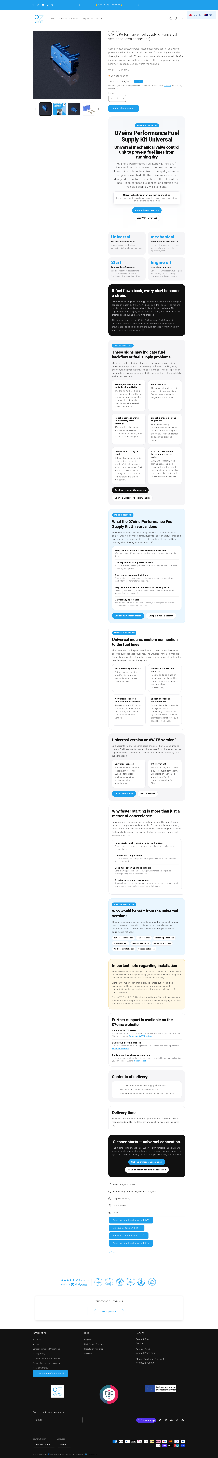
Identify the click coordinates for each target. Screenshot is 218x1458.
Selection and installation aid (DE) (131, 1220)
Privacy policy (39, 1354)
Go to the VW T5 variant (140, 1036)
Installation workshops (94, 1349)
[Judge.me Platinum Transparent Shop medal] (98, 1282)
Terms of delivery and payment (46, 1363)
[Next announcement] (139, 5)
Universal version (124, 794)
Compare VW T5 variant (161, 616)
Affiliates (88, 1354)
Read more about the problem (130, 490)
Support (86, 18)
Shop (61, 18)
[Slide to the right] (98, 109)
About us (99, 18)
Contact (140, 1343)
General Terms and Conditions (46, 1349)
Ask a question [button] (109, 1311)
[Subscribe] (79, 1420)
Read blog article (120, 1048)
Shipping (167, 85)
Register (88, 1339)
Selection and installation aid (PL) (131, 1243)
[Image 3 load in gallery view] (88, 109)
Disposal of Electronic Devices (46, 1358)
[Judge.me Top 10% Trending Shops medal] (152, 1282)
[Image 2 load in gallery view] (74, 109)
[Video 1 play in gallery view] (59, 109)
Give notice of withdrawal (50, 1373)
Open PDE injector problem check (132, 498)
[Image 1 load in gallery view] (45, 109)
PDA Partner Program (94, 1344)
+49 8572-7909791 (146, 1363)
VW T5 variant (147, 794)
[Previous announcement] (79, 5)
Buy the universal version (128, 616)
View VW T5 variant (147, 218)
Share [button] (113, 1252)
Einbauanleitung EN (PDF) (126, 1228)
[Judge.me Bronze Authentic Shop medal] (131, 1282)
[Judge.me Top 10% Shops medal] (141, 1282)
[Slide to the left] (35, 109)
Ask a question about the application (147, 1170)
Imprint (36, 1344)
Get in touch (140, 1061)
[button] (63, 19)
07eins (41, 1454)
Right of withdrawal (41, 1368)
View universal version (147, 210)
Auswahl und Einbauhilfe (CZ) (128, 1235)
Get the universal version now (146, 1162)
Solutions (73, 18)
